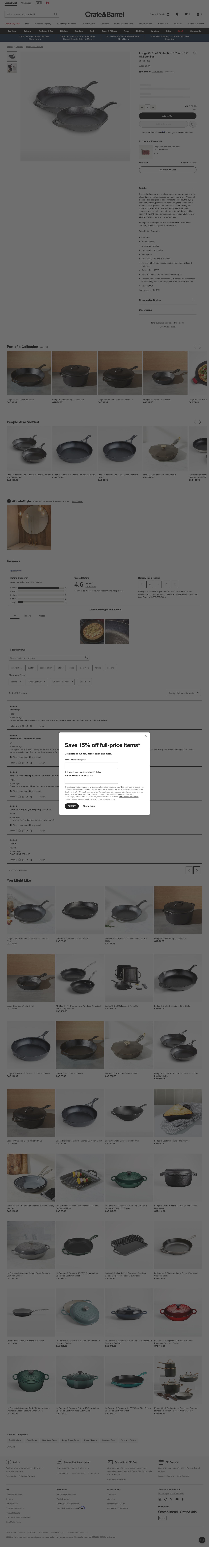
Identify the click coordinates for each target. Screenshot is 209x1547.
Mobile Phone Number (79, 775)
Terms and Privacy (84, 794)
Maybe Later (89, 806)
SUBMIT (72, 806)
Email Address (75, 759)
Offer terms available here (128, 796)
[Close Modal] (146, 736)
